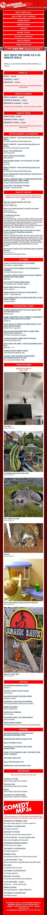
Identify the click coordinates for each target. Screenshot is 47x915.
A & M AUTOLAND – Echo (13, 860)
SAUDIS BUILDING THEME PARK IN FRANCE (20, 338)
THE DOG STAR (9, 784)
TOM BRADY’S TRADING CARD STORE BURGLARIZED (18, 747)
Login (11, 64)
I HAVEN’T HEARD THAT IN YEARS (16, 691)
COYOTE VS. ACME (11, 779)
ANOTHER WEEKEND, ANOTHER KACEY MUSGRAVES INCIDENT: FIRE (19, 734)
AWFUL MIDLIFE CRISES (12, 723)
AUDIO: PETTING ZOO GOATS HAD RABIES (19, 263)
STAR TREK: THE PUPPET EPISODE (17, 186)
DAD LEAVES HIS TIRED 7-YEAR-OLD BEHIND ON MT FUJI (23, 344)
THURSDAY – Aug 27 (11, 79)
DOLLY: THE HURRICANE (13, 151)
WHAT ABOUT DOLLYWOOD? (14, 156)
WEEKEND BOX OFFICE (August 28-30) (18, 739)
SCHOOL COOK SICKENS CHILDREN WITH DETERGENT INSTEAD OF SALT (19, 357)
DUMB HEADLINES (11, 707)
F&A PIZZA (8, 865)
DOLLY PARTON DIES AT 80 (14, 762)
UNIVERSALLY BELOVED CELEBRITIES (18, 702)
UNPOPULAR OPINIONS (12, 712)
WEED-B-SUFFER (10, 887)
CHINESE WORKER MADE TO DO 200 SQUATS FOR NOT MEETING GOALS (22, 311)
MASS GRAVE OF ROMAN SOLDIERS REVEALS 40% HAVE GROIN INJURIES (22, 325)
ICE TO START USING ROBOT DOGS (17, 282)
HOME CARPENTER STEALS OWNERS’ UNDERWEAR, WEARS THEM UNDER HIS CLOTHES (23, 318)
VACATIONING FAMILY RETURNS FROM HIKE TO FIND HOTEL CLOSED (23, 298)
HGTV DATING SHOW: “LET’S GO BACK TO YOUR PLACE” (21, 161)
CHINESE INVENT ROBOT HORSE (16, 351)
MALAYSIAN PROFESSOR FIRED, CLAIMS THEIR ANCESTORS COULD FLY (21, 332)
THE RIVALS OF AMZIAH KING (14, 795)
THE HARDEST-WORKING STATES (16, 686)
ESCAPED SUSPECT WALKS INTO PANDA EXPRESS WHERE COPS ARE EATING (23, 276)
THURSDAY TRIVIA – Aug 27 (14, 119)
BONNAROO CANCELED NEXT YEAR (17, 766)
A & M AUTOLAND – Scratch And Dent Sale (19, 837)
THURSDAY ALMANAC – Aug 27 (15, 100)
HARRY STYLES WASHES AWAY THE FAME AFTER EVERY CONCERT (22, 753)
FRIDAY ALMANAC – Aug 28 (14, 97)
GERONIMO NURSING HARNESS (15, 843)
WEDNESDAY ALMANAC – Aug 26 (16, 103)
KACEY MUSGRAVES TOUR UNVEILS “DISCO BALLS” (23, 174)
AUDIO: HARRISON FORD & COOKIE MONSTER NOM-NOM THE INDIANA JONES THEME (23, 180)
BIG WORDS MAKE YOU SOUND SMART (18, 717)
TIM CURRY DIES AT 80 (12, 758)
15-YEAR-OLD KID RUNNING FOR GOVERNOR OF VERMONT (22, 269)
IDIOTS (6, 790)
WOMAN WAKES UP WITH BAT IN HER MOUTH (20, 292)
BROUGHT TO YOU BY (12, 832)
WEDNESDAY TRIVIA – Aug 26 (15, 122)
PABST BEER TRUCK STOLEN (15, 287)
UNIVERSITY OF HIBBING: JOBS (15, 821)
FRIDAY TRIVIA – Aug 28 (12, 116)
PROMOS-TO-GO (10, 854)
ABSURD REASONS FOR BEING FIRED (18, 696)
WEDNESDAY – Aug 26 (12, 82)
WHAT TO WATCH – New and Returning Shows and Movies (22, 138)
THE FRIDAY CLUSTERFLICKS (15, 826)
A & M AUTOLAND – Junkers (14, 882)
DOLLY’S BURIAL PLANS (13, 743)
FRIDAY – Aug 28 (10, 76)
